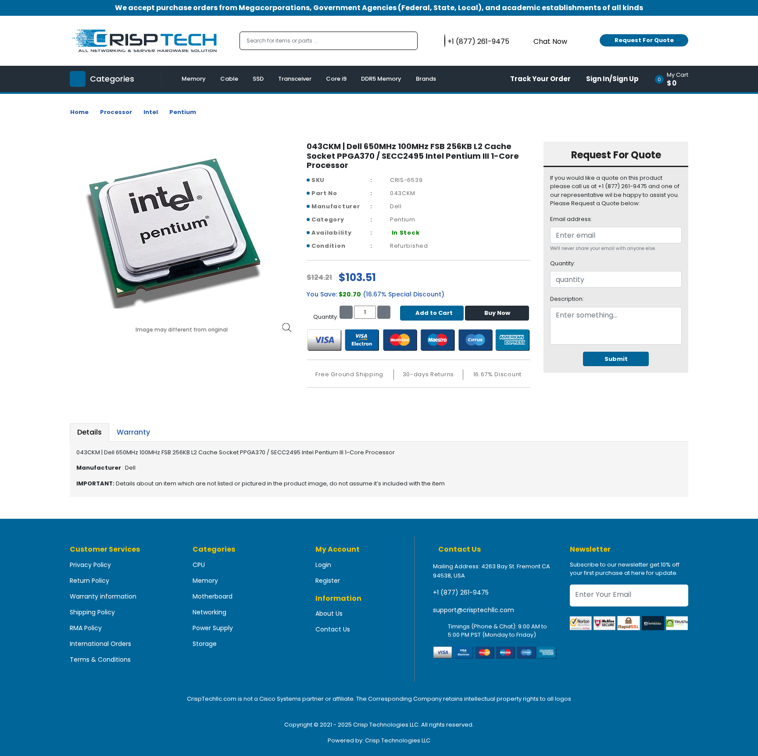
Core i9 (336, 79)
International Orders (100, 643)
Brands (426, 79)
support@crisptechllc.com (473, 610)
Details (89, 432)
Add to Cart (434, 313)
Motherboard (212, 596)
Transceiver (294, 79)
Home (79, 112)
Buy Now (497, 313)
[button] (674, 79)
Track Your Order (540, 78)
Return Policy (89, 580)
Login (323, 564)
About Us (329, 613)
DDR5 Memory (381, 79)
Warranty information (103, 596)
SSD (258, 79)
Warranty (133, 432)
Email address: (571, 219)
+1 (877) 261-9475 (461, 592)
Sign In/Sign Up (612, 78)
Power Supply (213, 628)
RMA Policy (86, 628)
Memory (194, 79)
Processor (116, 112)
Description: (567, 299)
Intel (150, 112)
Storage (205, 643)
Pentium (182, 112)
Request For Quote (644, 40)
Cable (229, 79)
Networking (209, 612)
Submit (616, 359)
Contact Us (332, 629)
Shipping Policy (92, 612)
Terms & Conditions (100, 659)
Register (327, 580)
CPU (199, 564)
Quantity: (562, 263)
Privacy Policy (90, 564)
